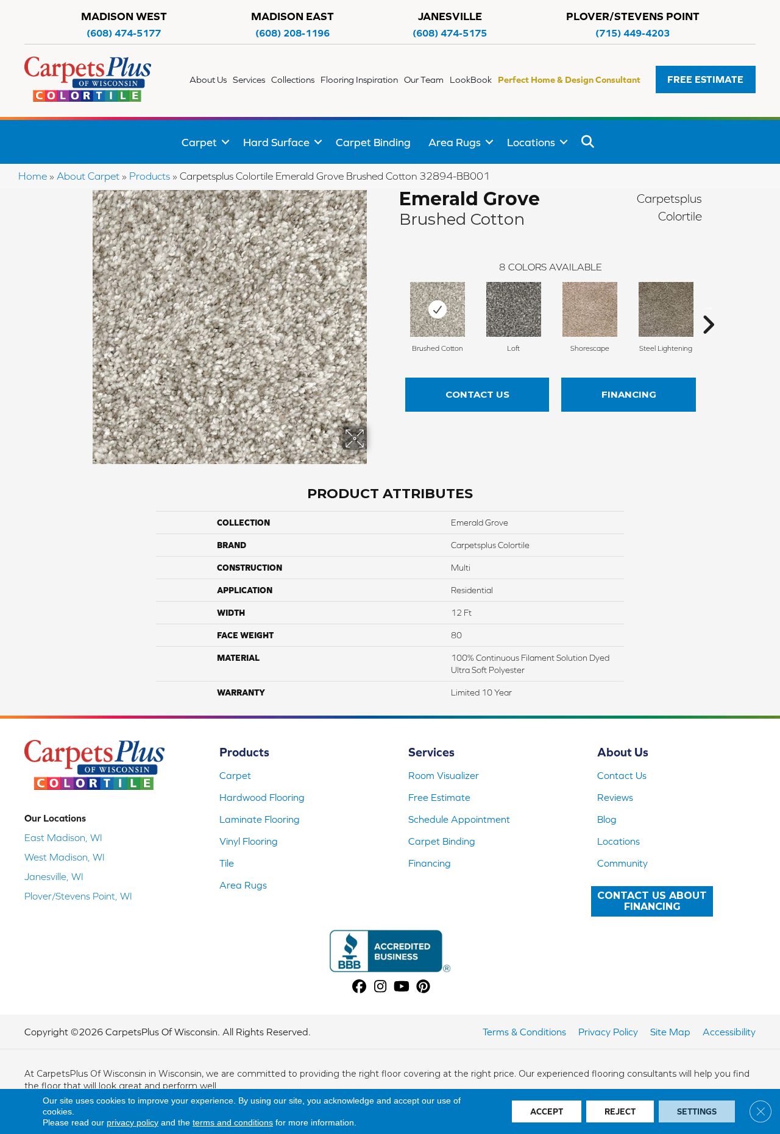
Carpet (199, 142)
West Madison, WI (64, 856)
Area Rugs (454, 142)
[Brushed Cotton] (437, 309)
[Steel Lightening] (666, 309)
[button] (706, 79)
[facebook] (359, 987)
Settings (697, 1111)
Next (708, 306)
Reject (620, 1111)
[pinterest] (423, 987)
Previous (393, 306)
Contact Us (477, 394)
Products (149, 176)
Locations (531, 142)
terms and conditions (233, 1122)
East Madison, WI (63, 837)
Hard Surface (276, 142)
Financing (628, 394)
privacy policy (132, 1122)
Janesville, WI (53, 876)
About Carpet (88, 176)
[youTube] (402, 987)
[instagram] (380, 987)
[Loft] (513, 309)
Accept (546, 1111)
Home (32, 176)
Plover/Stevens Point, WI (78, 895)
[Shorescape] (589, 309)
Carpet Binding (373, 142)
